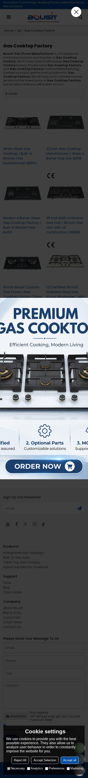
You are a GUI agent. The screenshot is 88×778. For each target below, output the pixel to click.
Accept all (69, 760)
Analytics (37, 768)
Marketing (76, 768)
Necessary (18, 768)
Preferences (57, 768)
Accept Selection (45, 760)
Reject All (20, 760)
